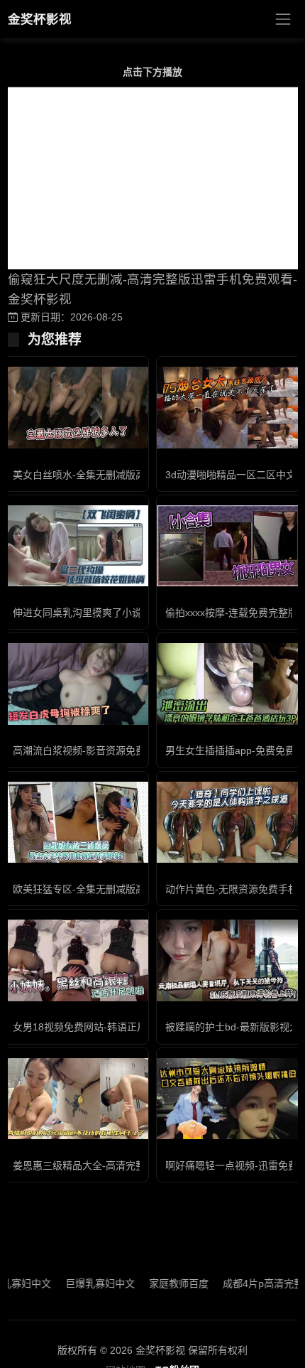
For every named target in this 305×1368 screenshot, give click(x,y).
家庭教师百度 (165, 1283)
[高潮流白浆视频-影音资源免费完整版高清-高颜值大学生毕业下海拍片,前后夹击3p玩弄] (76, 683)
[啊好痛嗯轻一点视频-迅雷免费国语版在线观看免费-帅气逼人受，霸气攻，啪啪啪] (229, 1098)
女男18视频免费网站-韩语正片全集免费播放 (109, 1027)
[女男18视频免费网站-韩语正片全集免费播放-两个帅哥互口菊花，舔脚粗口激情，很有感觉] (76, 960)
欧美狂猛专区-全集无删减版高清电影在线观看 (114, 889)
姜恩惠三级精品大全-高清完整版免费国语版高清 (119, 1165)
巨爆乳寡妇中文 (86, 1283)
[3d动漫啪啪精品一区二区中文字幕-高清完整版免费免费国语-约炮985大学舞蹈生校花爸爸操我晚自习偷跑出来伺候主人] (229, 407)
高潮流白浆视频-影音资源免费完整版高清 (104, 750)
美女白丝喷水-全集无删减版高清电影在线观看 (114, 474)
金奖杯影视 (40, 19)
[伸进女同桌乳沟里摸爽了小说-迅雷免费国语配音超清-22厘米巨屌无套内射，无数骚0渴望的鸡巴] (76, 545)
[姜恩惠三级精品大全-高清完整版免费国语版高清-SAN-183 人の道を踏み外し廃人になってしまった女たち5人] (76, 1098)
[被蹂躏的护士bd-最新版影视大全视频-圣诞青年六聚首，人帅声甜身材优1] (229, 960)
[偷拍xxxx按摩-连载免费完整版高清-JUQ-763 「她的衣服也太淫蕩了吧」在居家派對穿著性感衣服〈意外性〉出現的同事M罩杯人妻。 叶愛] (229, 545)
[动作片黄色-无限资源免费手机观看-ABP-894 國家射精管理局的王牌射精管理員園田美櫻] (229, 822)
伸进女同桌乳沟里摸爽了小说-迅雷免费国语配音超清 (129, 612)
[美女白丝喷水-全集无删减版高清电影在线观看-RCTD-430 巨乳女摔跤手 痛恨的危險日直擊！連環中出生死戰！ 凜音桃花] (76, 407)
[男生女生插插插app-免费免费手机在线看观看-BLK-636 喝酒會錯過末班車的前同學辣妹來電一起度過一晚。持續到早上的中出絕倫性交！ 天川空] (229, 683)
